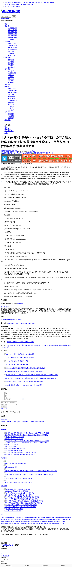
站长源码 (7, 26)
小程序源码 (12, 73)
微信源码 (7, 69)
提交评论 (4, 406)
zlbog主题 (11, 51)
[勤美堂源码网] (10, 11)
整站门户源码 (12, 32)
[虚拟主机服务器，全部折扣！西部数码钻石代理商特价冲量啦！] (22, 421)
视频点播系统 (11, 320)
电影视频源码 (9, 131)
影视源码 (4, 320)
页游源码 (11, 65)
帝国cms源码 (12, 45)
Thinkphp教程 (12, 100)
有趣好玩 (11, 77)
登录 (9, 6)
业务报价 (17, 523)
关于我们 (11, 118)
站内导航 (48, 523)
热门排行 (4, 429)
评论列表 (4, 408)
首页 (6, 24)
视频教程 (7, 84)
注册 (6, 6)
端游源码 (11, 63)
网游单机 (11, 59)
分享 (7, 307)
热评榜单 (4, 458)
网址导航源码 (12, 37)
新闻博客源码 (12, 36)
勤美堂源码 (14, 151)
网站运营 (11, 102)
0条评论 (32, 151)
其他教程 (11, 110)
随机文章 (4, 486)
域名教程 (11, 104)
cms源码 (7, 41)
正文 (6, 133)
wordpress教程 (12, 92)
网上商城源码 (12, 34)
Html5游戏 (11, 67)
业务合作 (10, 545)
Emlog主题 (11, 55)
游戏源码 (7, 57)
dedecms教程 (12, 88)
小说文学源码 (12, 28)
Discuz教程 (11, 96)
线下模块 (11, 82)
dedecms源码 (12, 43)
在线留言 (11, 116)
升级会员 (20, 303)
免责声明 (10, 523)
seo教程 (10, 108)
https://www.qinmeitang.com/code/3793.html (21, 323)
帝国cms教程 (12, 90)
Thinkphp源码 (12, 53)
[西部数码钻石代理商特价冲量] (42, 153)
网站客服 (4, 545)
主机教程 (11, 106)
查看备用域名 (15, 6)
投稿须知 (55, 523)
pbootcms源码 (12, 49)
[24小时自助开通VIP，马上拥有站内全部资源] (16, 153)
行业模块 (11, 81)
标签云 (3, 514)
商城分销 (11, 79)
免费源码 (11, 71)
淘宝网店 (11, 114)
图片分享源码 (12, 30)
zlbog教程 (11, 94)
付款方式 (61, 523)
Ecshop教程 (12, 98)
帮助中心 (7, 120)
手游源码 (11, 61)
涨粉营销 (11, 75)
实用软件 (7, 112)
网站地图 (42, 523)
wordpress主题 (12, 47)
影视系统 (19, 320)
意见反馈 (29, 523)
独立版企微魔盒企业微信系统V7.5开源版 (20, 342)
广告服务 (23, 523)
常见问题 (36, 523)
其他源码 (11, 39)
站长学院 (7, 86)
